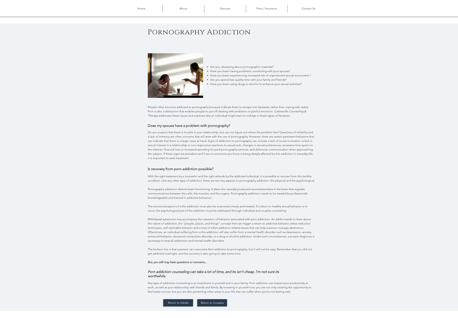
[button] (183, 9)
